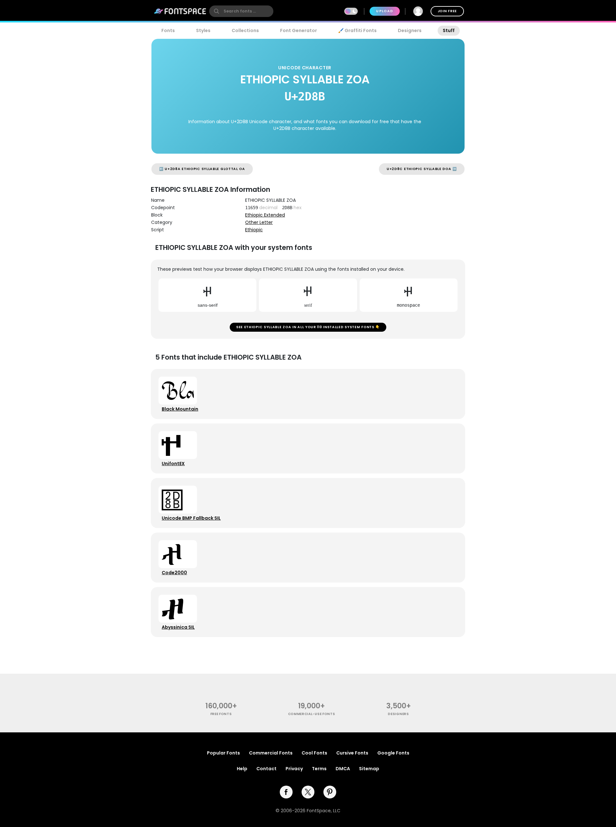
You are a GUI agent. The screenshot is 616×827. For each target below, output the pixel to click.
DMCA (343, 768)
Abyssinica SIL (178, 627)
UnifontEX (173, 463)
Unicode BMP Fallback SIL (191, 518)
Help (242, 768)
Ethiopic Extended (265, 215)
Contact (266, 768)
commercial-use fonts (311, 714)
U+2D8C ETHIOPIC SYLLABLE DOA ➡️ (422, 168)
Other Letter (259, 222)
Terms (319, 768)
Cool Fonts (314, 753)
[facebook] (286, 792)
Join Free (447, 11)
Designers (410, 30)
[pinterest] (329, 792)
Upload (384, 11)
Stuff (449, 30)
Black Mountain (180, 409)
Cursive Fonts (352, 753)
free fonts (221, 714)
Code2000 (174, 572)
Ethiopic (254, 229)
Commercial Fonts (271, 753)
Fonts (168, 30)
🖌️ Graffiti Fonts (357, 30)
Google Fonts (393, 753)
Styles (203, 30)
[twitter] (308, 792)
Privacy (294, 768)
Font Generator (298, 30)
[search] (241, 11)
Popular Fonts (223, 753)
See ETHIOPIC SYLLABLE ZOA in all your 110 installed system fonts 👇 (308, 327)
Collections (245, 30)
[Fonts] (180, 11)
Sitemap (369, 768)
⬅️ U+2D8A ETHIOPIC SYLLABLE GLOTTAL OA (202, 168)
